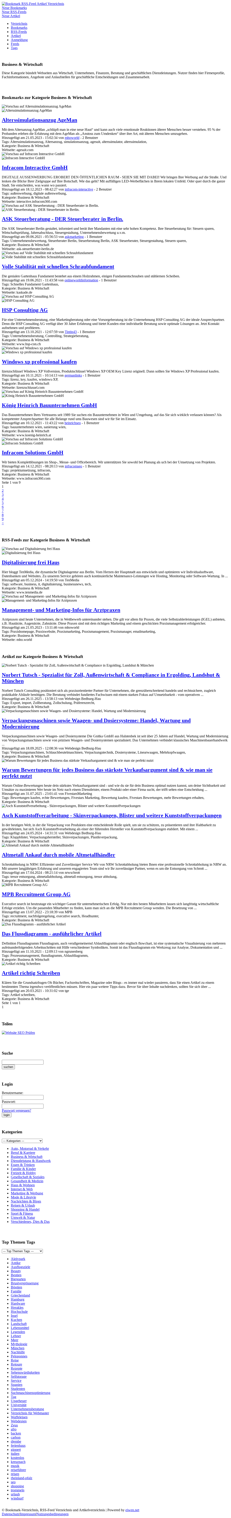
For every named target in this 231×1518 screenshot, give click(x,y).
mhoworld (72, 138)
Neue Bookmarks (14, 8)
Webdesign (19, 1421)
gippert (16, 1449)
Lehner (16, 1336)
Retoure (16, 1364)
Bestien (16, 1275)
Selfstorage (19, 1376)
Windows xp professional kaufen (39, 362)
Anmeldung (19, 40)
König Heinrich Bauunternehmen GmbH (49, 405)
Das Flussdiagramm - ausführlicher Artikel (52, 934)
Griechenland (20, 1295)
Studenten (18, 1389)
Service (16, 1380)
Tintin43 (71, 332)
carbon (16, 1437)
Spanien (16, 1385)
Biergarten (18, 1279)
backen (16, 1433)
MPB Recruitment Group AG (36, 894)
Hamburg (17, 1299)
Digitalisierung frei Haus (30, 562)
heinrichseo (73, 423)
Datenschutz (10, 1514)
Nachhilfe (18, 1352)
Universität (18, 1405)
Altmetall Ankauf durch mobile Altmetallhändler (58, 855)
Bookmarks (19, 28)
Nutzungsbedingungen (52, 1514)
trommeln (17, 1490)
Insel (14, 1316)
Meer (14, 1340)
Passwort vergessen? (16, 1110)
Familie (16, 1291)
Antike (16, 1263)
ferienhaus (18, 1445)
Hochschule (19, 1311)
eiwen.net (132, 1510)
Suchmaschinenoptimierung (30, 1393)
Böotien (16, 1287)
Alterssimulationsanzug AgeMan (39, 120)
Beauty (16, 1271)
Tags (14, 48)
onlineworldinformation (81, 280)
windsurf (17, 1498)
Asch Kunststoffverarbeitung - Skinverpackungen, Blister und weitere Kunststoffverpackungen (112, 815)
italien (15, 1454)
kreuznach (18, 1462)
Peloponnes (19, 1356)
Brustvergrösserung (25, 1283)
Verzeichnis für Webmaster (30, 1413)
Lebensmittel (20, 1328)
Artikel (16, 36)
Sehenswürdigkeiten (25, 1372)
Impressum (28, 1514)
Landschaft (19, 1324)
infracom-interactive (79, 189)
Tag (13, 1397)
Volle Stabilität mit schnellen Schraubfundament (58, 266)
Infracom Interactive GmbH (35, 167)
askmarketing (74, 237)
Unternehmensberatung (27, 1409)
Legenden (18, 1332)
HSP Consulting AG (25, 310)
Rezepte (16, 1368)
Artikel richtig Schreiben (31, 973)
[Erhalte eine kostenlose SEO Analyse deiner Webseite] (18, 1033)
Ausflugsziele (20, 1267)
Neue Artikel (11, 16)
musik (15, 1466)
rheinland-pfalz (21, 1478)
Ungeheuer (19, 1401)
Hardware (18, 1303)
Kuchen (16, 1320)
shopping (17, 1486)
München (17, 1348)
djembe (16, 1441)
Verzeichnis (19, 23)
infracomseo (73, 466)
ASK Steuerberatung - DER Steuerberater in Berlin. (62, 219)
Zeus (14, 1425)
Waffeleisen (19, 1417)
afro (13, 1429)
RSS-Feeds (19, 32)
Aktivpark (18, 1259)
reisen (15, 1474)
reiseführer (18, 1470)
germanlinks (73, 375)
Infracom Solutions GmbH (32, 452)
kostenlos (17, 1458)
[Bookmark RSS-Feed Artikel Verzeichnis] (33, 4)
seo (13, 1482)
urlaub (15, 1494)
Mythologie (19, 1344)
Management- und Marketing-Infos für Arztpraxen (61, 610)
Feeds (15, 44)
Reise (15, 1360)
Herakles (17, 1307)
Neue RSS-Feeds (14, 12)
